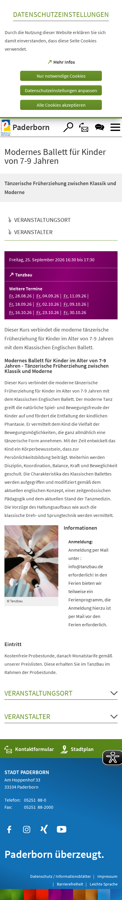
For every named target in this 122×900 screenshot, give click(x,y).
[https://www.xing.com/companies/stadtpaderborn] (44, 829)
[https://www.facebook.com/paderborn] (9, 829)
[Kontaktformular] (84, 127)
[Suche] (68, 127)
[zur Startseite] (29, 127)
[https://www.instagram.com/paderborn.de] (26, 829)
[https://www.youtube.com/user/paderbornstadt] (61, 829)
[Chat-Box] (99, 127)
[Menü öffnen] (115, 127)
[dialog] (61, 59)
